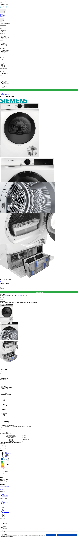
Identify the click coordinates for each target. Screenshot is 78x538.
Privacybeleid (43, 532)
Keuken (1, 14)
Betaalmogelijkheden (5, 495)
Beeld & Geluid (2, 13)
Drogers (3, 93)
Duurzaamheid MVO (5, 502)
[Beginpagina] (4, 7)
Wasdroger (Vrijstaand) (5, 94)
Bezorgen (3, 493)
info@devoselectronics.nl (5, 512)
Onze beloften (4, 501)
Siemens (6, 456)
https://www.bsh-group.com (4, 482)
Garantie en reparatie (5, 496)
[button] (39, 281)
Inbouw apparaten (3, 15)
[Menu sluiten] (1, 2)
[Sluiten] (1, 21)
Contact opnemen (2, 489)
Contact (3, 503)
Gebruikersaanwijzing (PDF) (4, 486)
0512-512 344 (6, 295)
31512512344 (20, 295)
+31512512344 (4, 513)
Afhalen (3, 494)
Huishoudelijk (2, 16)
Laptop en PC (2, 17)
